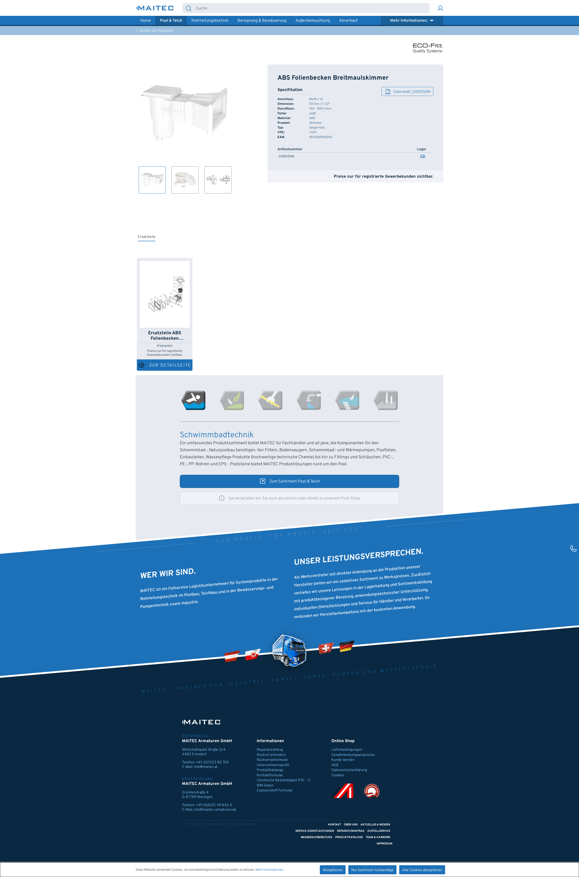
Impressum (384, 844)
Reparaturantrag (270, 750)
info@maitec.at (206, 767)
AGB (334, 765)
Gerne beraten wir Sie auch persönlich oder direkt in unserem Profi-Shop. (294, 498)
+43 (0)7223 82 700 (212, 762)
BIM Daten (265, 785)
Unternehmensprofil (273, 765)
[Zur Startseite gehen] (155, 8)
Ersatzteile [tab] (146, 237)
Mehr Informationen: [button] (409, 20)
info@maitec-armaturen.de (215, 810)
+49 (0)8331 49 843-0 (214, 805)
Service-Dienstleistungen (314, 831)
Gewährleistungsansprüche (353, 755)
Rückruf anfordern (271, 755)
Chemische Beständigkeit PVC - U (283, 780)
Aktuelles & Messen (375, 825)
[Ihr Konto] (440, 8)
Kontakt (334, 825)
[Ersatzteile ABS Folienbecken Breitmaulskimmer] (165, 294)
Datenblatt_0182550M (412, 92)
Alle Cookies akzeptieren (422, 870)
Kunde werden (343, 760)
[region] (184, 129)
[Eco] (427, 47)
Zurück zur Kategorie (156, 31)
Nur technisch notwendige (372, 870)
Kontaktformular (270, 775)
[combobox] (312, 8)
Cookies (337, 775)
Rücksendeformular (272, 760)
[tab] (193, 400)
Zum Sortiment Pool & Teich (294, 481)
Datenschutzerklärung (349, 770)
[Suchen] (189, 8)
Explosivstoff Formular (275, 790)
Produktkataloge (270, 770)
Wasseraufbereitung (316, 837)
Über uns (351, 825)
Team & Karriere (378, 837)
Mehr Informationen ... (270, 870)
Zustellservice (378, 831)
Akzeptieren (333, 870)
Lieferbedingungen (346, 750)
